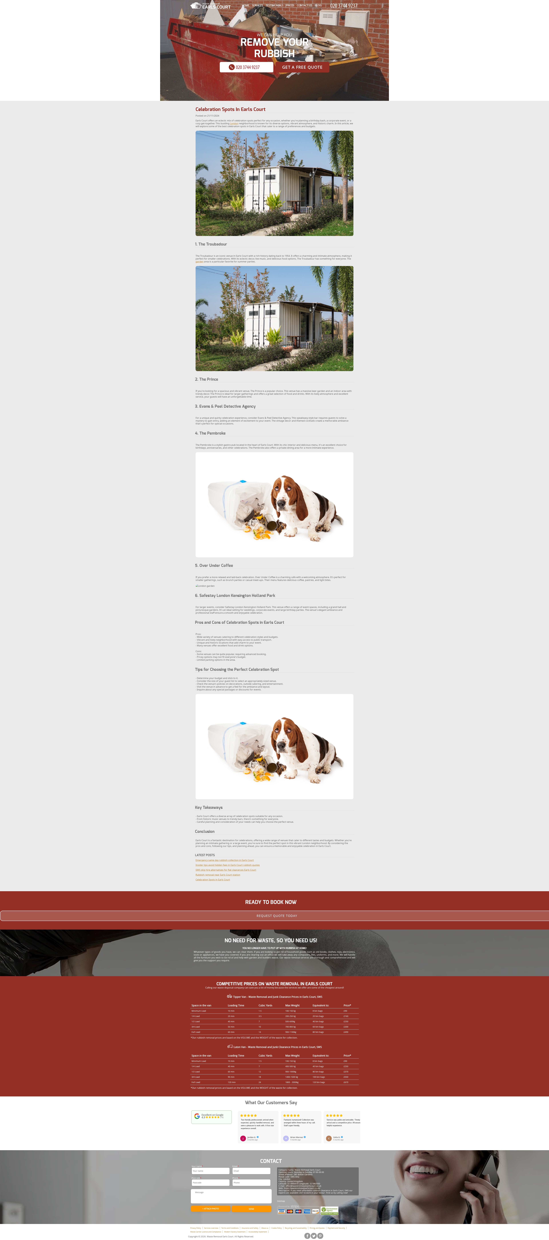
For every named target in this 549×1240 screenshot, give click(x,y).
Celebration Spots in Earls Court (213, 879)
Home (245, 5)
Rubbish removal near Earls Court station (218, 874)
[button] (240, 1124)
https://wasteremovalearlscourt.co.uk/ (302, 1188)
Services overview (211, 1228)
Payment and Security (336, 1228)
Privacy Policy (195, 1228)
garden (199, 261)
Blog (318, 5)
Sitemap (281, 1201)
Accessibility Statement (257, 1232)
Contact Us (304, 5)
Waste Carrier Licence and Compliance (205, 1232)
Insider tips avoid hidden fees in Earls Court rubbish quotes (228, 865)
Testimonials (274, 5)
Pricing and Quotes (317, 1228)
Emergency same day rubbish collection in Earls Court (225, 860)
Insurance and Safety (250, 1228)
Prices (290, 5)
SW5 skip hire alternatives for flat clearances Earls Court (226, 869)
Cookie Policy (276, 1228)
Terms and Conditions (230, 1228)
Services (257, 5)
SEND (251, 1209)
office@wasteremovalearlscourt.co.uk (303, 1186)
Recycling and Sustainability (296, 1228)
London (234, 123)
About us (264, 1228)
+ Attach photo (210, 1208)
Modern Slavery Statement (234, 1232)
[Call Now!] (344, 5)
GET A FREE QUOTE (302, 67)
